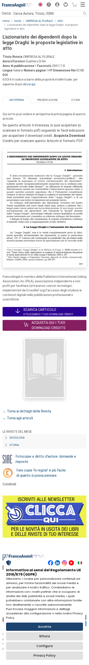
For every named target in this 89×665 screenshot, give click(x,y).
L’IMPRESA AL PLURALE (39, 21)
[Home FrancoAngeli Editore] (17, 5)
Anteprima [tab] (16, 100)
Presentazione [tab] (47, 100)
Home (6, 21)
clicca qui (28, 84)
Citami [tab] (75, 100)
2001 (60, 21)
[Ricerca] (84, 13)
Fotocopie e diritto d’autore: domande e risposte (46, 459)
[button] (39, 5)
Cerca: (6, 13)
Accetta (44, 627)
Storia (14, 445)
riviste (17, 21)
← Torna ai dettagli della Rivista (27, 411)
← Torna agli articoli (18, 418)
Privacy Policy (44, 655)
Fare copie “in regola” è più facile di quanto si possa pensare (41, 473)
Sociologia (17, 437)
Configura (44, 646)
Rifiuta (44, 636)
